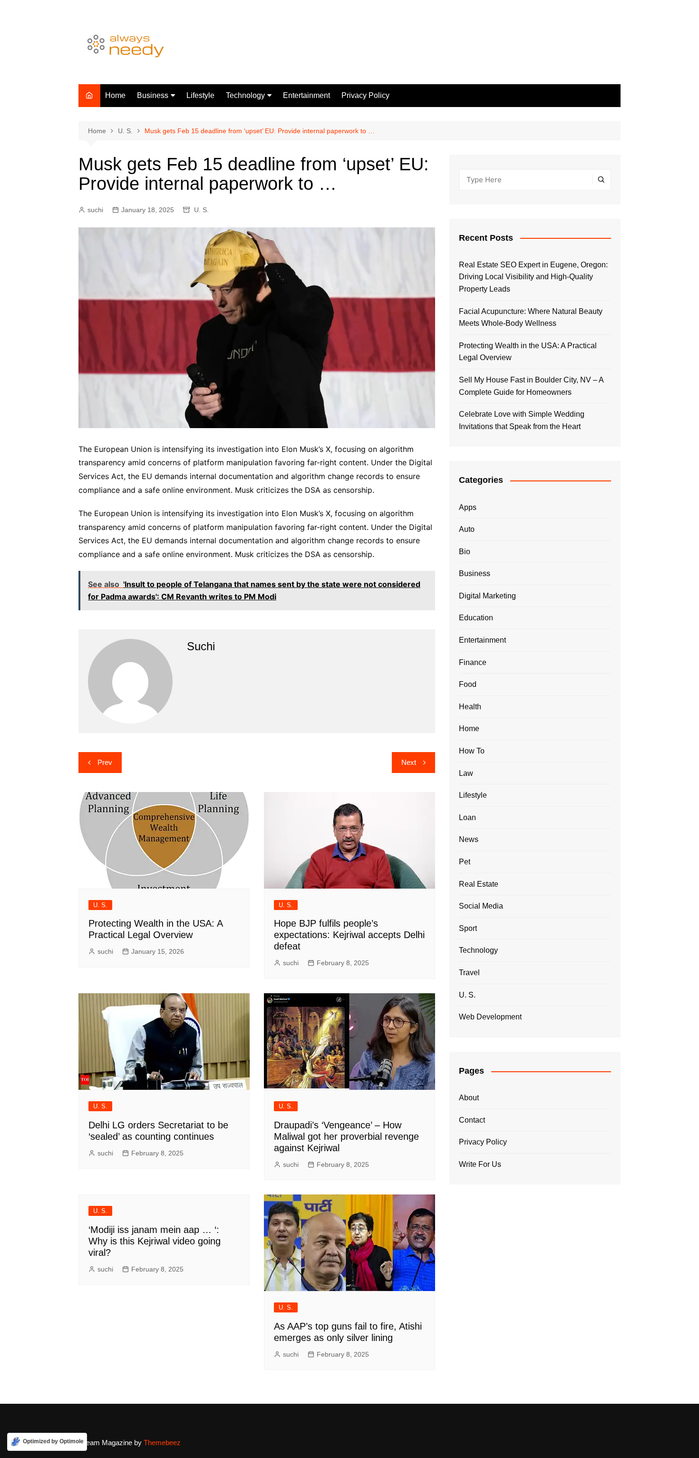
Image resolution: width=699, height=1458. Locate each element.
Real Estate (478, 884)
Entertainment (306, 95)
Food (467, 684)
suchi (95, 210)
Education (476, 618)
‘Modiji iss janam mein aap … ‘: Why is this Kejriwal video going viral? (154, 1241)
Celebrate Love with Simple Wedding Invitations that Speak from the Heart (521, 420)
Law (466, 773)
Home (115, 95)
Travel (469, 973)
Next (408, 762)
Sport (468, 928)
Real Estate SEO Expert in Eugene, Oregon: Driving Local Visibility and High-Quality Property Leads (533, 277)
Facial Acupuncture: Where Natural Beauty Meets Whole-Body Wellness (530, 317)
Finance (472, 662)
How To (472, 751)
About (469, 1098)
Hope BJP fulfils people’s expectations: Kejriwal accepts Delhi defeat (349, 934)
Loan (467, 817)
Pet (464, 862)
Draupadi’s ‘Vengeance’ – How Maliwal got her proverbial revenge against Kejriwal (346, 1136)
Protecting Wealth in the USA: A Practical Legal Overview (528, 352)
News (468, 839)
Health (470, 707)
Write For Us (480, 1164)
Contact (472, 1120)
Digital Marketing (487, 596)
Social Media (481, 906)
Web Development (490, 1017)
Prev (104, 762)
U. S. (201, 210)
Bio (464, 552)
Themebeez (162, 1442)
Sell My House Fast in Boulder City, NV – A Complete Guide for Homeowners (531, 386)
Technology (245, 95)
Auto (467, 529)
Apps (467, 507)
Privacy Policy (365, 95)
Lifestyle (200, 95)
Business (152, 95)
